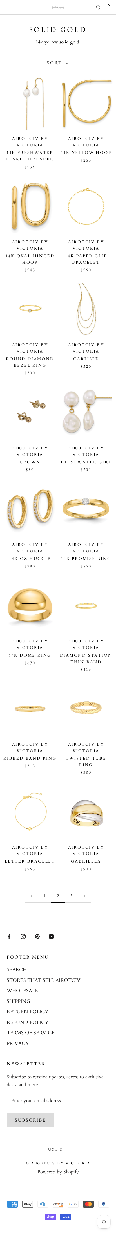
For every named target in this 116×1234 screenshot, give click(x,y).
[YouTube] (51, 936)
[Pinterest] (37, 936)
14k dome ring (30, 655)
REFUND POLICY (27, 1022)
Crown (30, 462)
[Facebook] (9, 936)
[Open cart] (108, 7)
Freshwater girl (86, 462)
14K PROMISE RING (86, 558)
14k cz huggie (30, 558)
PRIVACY (18, 1043)
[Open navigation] (8, 7)
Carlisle (86, 359)
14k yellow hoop (86, 152)
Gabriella (86, 861)
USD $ (55, 1149)
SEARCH (17, 969)
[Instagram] (23, 936)
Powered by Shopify (58, 1172)
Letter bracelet (30, 861)
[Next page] (84, 896)
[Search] (98, 7)
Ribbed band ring (30, 758)
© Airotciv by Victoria (58, 1163)
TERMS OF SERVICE (31, 1033)
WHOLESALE (22, 990)
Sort (55, 63)
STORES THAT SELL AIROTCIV (44, 980)
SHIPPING (18, 1001)
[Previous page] (31, 896)
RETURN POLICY (27, 1011)
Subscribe (30, 1120)
